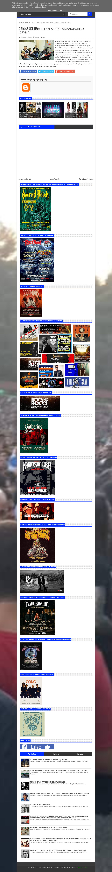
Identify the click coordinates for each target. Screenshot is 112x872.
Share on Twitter (48, 71)
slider (44, 37)
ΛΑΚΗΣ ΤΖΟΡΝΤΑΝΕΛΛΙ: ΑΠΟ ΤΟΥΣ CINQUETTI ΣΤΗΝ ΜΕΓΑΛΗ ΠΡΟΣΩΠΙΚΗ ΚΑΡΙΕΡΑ (59, 793)
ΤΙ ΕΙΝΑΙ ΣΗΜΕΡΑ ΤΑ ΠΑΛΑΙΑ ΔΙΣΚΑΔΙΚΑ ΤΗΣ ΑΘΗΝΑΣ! (49, 759)
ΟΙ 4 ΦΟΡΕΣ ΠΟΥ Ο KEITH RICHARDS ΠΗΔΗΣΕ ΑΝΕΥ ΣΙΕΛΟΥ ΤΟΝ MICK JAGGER (58, 850)
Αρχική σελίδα (55, 179)
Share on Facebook (29, 71)
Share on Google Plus (67, 71)
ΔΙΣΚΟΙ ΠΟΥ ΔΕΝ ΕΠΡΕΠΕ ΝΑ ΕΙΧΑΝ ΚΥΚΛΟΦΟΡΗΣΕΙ (48, 827)
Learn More (52, 10)
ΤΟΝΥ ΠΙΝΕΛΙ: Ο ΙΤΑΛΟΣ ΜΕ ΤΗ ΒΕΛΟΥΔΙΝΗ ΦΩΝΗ (47, 782)
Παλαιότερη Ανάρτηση (86, 179)
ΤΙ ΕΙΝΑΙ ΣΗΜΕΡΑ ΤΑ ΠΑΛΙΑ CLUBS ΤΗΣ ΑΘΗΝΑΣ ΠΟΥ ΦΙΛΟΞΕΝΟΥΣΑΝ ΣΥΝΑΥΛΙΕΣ (59, 771)
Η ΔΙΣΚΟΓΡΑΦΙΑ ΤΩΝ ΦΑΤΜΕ (40, 805)
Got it (62, 10)
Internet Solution (82, 867)
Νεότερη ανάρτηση (25, 179)
